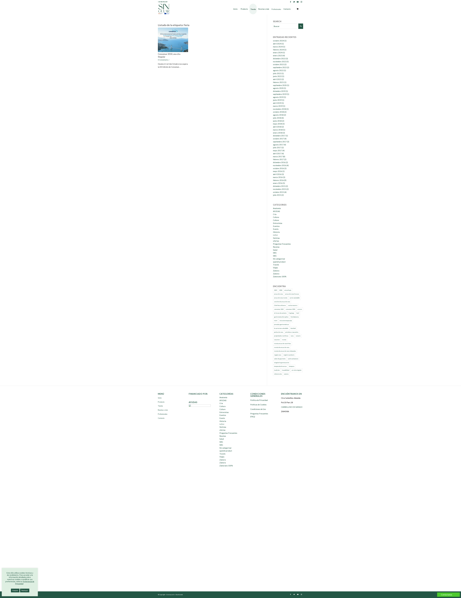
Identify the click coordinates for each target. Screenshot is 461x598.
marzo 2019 (278, 106)
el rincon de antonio (280, 313)
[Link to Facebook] (290, 2)
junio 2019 (277, 100)
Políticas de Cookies (258, 405)
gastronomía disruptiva (281, 317)
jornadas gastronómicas (281, 324)
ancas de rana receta (280, 298)
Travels (276, 265)
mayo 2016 (277, 171)
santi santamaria (293, 358)
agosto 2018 (278, 115)
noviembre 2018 (279, 109)
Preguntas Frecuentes (282, 244)
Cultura (276, 217)
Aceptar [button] (15, 590)
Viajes (275, 268)
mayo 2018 (277, 124)
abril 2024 (277, 44)
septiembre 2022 (280, 67)
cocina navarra (292, 305)
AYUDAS (276, 211)
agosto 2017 (278, 145)
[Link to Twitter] (294, 2)
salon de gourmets (280, 358)
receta (284, 339)
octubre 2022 (278, 64)
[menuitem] (235, 9)
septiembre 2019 (280, 94)
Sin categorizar (279, 259)
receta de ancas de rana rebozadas (285, 351)
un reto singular (297, 370)
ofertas (276, 241)
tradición (277, 370)
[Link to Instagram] (301, 2)
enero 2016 (277, 183)
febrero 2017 (278, 159)
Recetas (276, 247)
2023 (275, 290)
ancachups (287, 290)
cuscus (299, 309)
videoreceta (278, 374)
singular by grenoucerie (281, 362)
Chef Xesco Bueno (280, 305)
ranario (298, 336)
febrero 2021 (278, 82)
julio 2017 (277, 147)
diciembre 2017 (279, 136)
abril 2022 (277, 79)
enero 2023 (277, 55)
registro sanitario (288, 355)
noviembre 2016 (279, 165)
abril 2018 (277, 127)
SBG (274, 253)
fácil (297, 313)
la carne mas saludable (281, 328)
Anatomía (277, 208)
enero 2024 (277, 52)
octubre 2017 (278, 139)
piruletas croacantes (291, 332)
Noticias (276, 238)
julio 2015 (277, 195)
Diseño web (179, 594)
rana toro (277, 339)
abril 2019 (277, 103)
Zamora (276, 271)
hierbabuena (295, 317)
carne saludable (295, 298)
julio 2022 (277, 73)
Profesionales (162, 414)
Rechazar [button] (24, 590)
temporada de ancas (280, 366)
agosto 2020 (278, 88)
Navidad (293, 328)
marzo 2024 (278, 47)
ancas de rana (278, 294)
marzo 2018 (278, 130)
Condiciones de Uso (258, 409)
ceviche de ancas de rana (282, 301)
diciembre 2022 (279, 58)
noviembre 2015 (279, 189)
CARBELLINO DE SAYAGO (291, 407)
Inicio (160, 398)
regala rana (277, 355)
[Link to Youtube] (297, 2)
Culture (276, 220)
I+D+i (275, 235)
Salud (275, 250)
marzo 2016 (278, 177)
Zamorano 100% (279, 276)
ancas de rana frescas (292, 294)
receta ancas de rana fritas (282, 343)
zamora (286, 374)
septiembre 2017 (280, 142)
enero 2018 (277, 133)
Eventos (276, 226)
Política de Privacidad (259, 400)
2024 (280, 290)
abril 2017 (277, 153)
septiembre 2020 (280, 85)
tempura (291, 366)
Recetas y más (163, 410)
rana (292, 336)
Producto (161, 402)
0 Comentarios (163, 60)
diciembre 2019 (279, 91)
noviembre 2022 (279, 61)
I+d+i (275, 320)
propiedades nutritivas (281, 336)
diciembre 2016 (279, 162)
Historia (276, 232)
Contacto (161, 418)
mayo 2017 (277, 150)
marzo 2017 (278, 156)
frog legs (291, 313)
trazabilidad (285, 370)
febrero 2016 (278, 180)
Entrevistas (277, 223)
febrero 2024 (278, 50)
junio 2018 (277, 121)
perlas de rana (278, 332)
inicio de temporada (286, 320)
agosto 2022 (278, 70)
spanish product (279, 262)
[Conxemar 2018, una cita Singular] (173, 40)
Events (276, 229)
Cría (274, 214)
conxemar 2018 (278, 309)
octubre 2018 (278, 112)
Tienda (160, 406)
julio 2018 (277, 118)
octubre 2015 (278, 192)
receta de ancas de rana (281, 347)
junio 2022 (277, 76)
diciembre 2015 (279, 186)
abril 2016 (277, 174)
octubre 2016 (278, 168)
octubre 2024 (278, 41)
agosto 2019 (278, 97)
